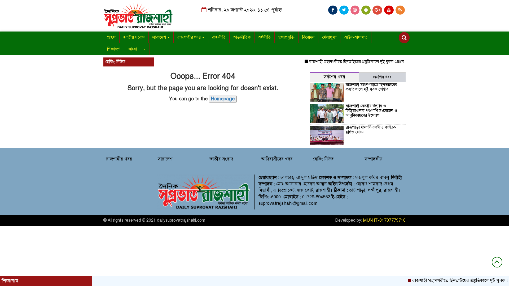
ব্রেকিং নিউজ (323, 159)
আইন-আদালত (355, 37)
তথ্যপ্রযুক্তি (286, 37)
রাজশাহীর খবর (189, 37)
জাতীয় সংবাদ (134, 37)
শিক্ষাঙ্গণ (113, 49)
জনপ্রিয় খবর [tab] (382, 77)
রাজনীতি (219, 37)
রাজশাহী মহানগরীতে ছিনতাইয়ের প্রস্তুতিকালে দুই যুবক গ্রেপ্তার (352, 61)
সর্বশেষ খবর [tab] (334, 77)
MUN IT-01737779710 (384, 220)
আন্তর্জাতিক (242, 37)
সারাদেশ (159, 37)
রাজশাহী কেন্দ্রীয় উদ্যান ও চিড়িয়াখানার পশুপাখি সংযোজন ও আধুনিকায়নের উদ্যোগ (371, 110)
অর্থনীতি (264, 37)
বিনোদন (308, 37)
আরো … (135, 49)
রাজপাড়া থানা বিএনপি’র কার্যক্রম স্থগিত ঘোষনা (371, 130)
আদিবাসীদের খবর (277, 159)
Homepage (223, 99)
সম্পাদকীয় (374, 159)
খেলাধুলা (329, 37)
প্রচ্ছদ (111, 37)
